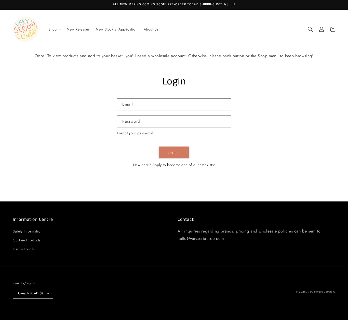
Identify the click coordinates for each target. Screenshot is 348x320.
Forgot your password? (136, 133)
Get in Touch (23, 249)
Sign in (174, 152)
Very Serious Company (321, 292)
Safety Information (28, 231)
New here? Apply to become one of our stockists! (174, 164)
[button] (54, 29)
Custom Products (27, 240)
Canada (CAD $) (30, 293)
